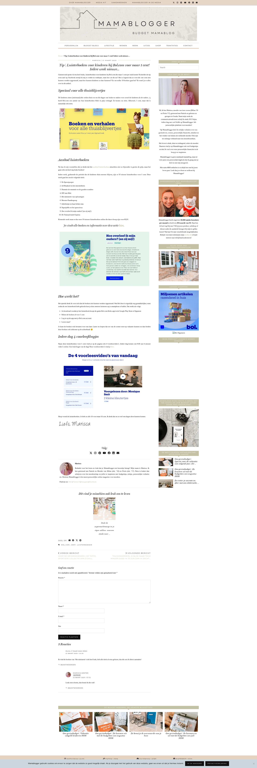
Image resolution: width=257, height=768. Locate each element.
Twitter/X (76, 482)
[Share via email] (69, 540)
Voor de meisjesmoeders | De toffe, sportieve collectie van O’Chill (77, 555)
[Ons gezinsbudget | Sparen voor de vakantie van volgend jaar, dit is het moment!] (166, 462)
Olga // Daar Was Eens (76, 651)
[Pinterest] (181, 2)
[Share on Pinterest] (80, 540)
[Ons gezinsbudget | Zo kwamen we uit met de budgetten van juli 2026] (181, 722)
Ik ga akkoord (194, 763)
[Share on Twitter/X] (77, 540)
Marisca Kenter (80, 673)
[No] (253, 763)
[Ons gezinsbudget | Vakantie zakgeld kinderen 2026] (75, 722)
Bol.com (65, 545)
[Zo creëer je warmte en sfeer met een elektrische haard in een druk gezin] (166, 483)
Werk (135, 45)
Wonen (123, 45)
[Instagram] (177, 2)
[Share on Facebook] (73, 540)
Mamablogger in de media (146, 2)
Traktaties (172, 45)
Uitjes (146, 45)
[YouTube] (185, 2)
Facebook (93, 482)
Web (70, 482)
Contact (187, 45)
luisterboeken (84, 545)
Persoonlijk (71, 45)
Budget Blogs (91, 45)
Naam (61, 606)
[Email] (197, 2)
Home (60, 56)
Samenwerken (119, 2)
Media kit (101, 2)
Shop (158, 45)
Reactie (61, 578)
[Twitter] (174, 2)
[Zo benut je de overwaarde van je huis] (146, 722)
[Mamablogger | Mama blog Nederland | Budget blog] (128, 24)
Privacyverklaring (217, 763)
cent (73, 545)
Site (59, 626)
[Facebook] (189, 2)
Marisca (96, 60)
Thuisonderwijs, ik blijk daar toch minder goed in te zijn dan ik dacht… (131, 555)
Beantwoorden (68, 665)
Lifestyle (109, 45)
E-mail (61, 616)
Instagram (84, 482)
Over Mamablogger (80, 2)
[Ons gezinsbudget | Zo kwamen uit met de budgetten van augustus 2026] (166, 472)
